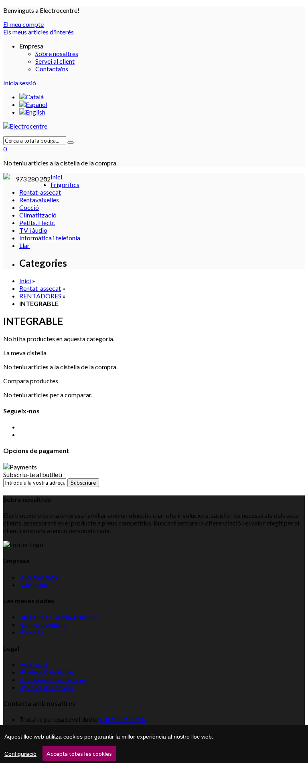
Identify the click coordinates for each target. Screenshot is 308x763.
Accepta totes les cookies (79, 753)
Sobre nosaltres (56, 53)
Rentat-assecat (40, 288)
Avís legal (33, 664)
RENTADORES (40, 296)
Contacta (33, 584)
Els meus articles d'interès (38, 32)
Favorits (31, 632)
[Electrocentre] (154, 126)
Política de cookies (46, 687)
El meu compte (23, 24)
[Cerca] (70, 142)
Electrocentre (39, 577)
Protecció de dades (46, 672)
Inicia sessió (19, 83)
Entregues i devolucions (52, 679)
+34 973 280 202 (122, 719)
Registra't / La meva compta (58, 616)
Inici (25, 280)
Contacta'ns (51, 68)
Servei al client (55, 61)
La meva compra (42, 624)
